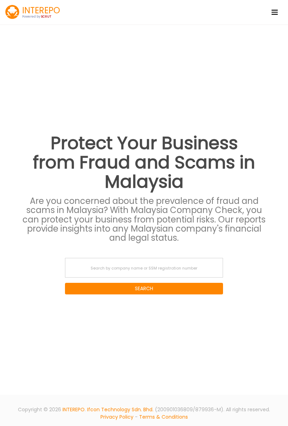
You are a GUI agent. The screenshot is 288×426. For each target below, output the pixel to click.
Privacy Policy (116, 416)
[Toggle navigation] (275, 12)
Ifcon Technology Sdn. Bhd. (120, 409)
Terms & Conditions (163, 416)
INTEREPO (74, 409)
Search (144, 288)
